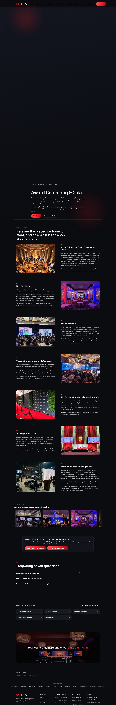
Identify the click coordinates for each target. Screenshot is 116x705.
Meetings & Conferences (24, 611)
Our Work (42, 702)
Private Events (50, 617)
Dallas (53, 686)
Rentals (70, 4)
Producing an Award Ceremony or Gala (26, 676)
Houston (47, 686)
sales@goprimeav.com (36, 544)
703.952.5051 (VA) (93, 697)
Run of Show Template (57, 548)
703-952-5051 (89, 4)
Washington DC (14, 686)
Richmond (23, 686)
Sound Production (76, 697)
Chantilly (74, 686)
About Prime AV (44, 697)
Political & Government (80, 611)
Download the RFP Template (35, 548)
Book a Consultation (50, 216)
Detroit (59, 686)
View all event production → (90, 605)
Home (32, 4)
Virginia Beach (31, 686)
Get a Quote (101, 4)
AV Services (76, 694)
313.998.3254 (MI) (93, 700)
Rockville (40, 686)
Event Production (39, 184)
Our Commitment (44, 700)
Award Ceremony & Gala (61, 700)
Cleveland (67, 686)
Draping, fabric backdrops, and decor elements (40, 439)
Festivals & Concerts (51, 611)
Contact (76, 4)
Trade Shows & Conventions (25, 617)
